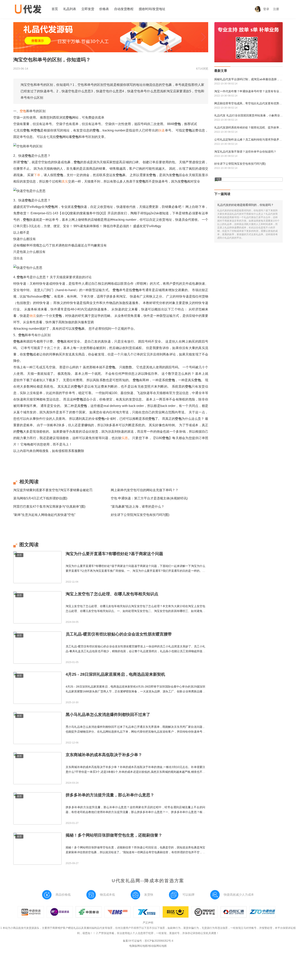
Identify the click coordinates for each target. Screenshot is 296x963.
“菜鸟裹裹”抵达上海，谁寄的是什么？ (137, 506)
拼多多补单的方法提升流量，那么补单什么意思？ (110, 795)
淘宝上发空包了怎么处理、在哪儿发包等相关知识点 (112, 594)
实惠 (124, 438)
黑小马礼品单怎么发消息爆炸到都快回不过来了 (108, 714)
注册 (276, 9)
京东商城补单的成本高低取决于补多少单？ (104, 755)
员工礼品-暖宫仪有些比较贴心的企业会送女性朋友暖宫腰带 (119, 634)
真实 (65, 181)
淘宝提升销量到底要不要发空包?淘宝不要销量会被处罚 (52, 490)
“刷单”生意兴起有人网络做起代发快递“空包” (44, 514)
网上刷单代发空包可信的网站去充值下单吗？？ (144, 490)
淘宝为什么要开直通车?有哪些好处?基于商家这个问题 (114, 553)
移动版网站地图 (157, 945)
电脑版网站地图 (138, 945)
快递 (161, 130)
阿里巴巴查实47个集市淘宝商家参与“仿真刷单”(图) (49, 506)
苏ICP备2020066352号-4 (159, 940)
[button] (18, 37)
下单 (37, 175)
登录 (266, 9)
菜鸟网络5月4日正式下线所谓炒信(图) (40, 498)
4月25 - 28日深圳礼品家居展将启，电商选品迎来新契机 (115, 674)
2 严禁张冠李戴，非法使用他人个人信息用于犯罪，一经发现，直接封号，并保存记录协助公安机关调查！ (157, 933)
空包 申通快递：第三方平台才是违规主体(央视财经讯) (149, 498)
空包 (23, 111)
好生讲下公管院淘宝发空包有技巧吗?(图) (140, 514)
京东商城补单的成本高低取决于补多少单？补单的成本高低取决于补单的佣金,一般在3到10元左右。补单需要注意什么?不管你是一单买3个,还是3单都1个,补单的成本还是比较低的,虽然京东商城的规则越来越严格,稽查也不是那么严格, (135, 771)
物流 (32, 315)
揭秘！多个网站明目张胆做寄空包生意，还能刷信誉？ (114, 835)
